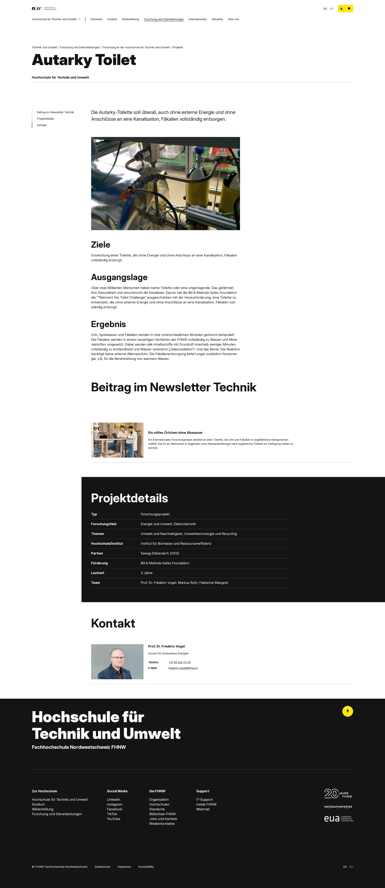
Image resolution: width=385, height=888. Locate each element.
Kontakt (42, 125)
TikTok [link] (112, 814)
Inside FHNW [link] (206, 804)
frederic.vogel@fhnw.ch (183, 668)
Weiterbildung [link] (42, 809)
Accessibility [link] (146, 866)
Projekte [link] (177, 47)
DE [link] (325, 8)
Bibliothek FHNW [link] (162, 814)
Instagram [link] (114, 804)
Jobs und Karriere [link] (163, 819)
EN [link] (331, 8)
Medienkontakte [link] (162, 824)
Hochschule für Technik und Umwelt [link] (60, 799)
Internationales (198, 19)
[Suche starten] (349, 8)
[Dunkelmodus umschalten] (342, 8)
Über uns (233, 19)
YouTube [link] (113, 819)
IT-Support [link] (204, 799)
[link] (44, 8)
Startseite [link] (96, 19)
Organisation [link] (159, 799)
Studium (112, 19)
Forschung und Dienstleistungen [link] (80, 47)
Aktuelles (217, 19)
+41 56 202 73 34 (180, 662)
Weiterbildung (130, 19)
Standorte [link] (157, 809)
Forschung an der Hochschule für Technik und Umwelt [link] (136, 47)
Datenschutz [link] (102, 866)
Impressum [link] (124, 866)
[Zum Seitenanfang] (347, 711)
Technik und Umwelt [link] (44, 47)
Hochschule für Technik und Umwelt (54, 19)
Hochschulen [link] (159, 804)
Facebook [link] (114, 809)
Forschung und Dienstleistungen (164, 19)
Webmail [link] (202, 809)
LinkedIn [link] (113, 799)
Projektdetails (45, 118)
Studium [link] (38, 804)
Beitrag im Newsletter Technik (55, 112)
